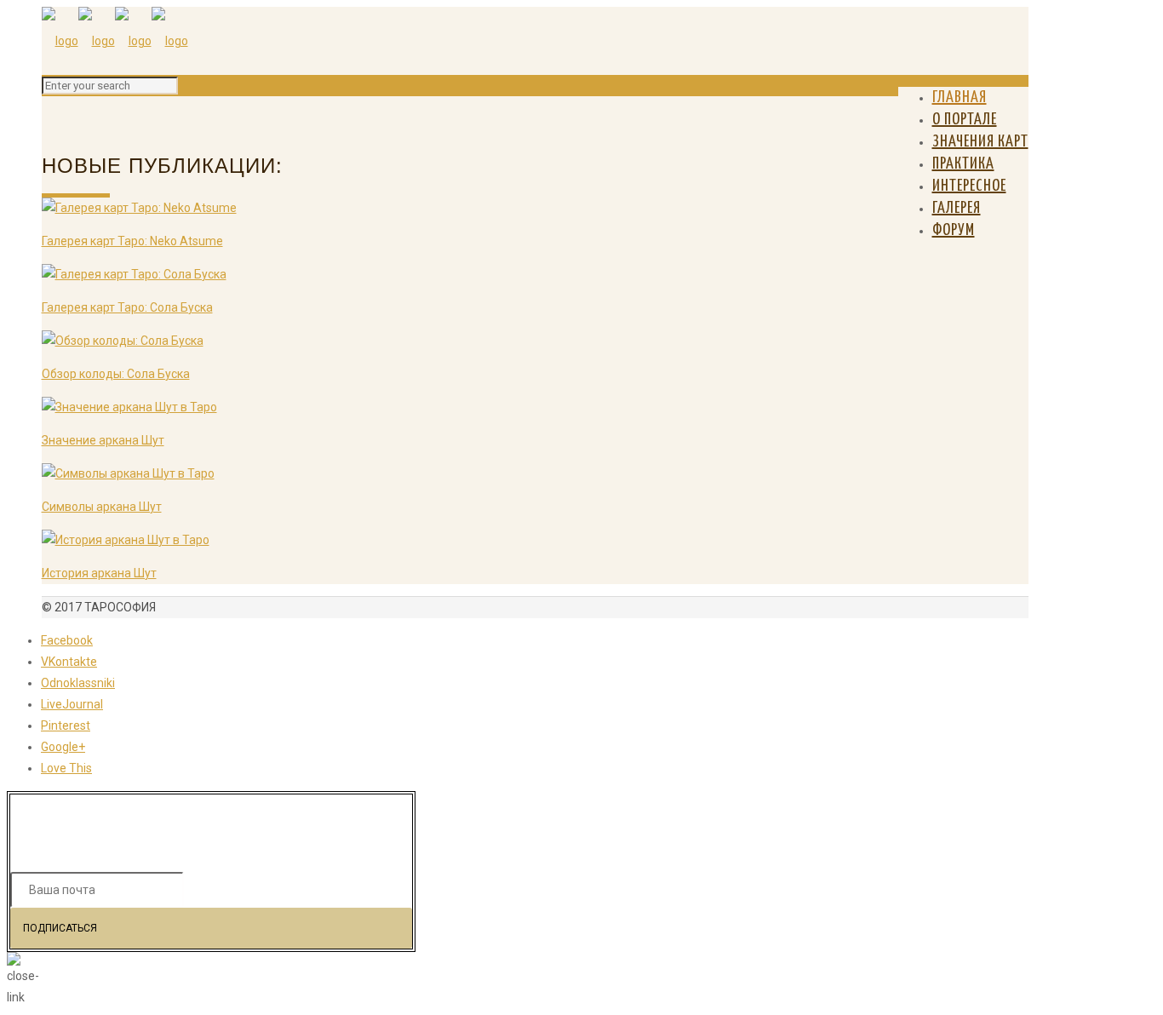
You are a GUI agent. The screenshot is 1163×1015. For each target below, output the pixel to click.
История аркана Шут (99, 573)
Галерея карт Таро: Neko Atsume (132, 241)
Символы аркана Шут (102, 506)
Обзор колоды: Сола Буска (116, 374)
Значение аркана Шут (103, 440)
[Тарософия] (115, 41)
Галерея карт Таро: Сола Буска (127, 307)
